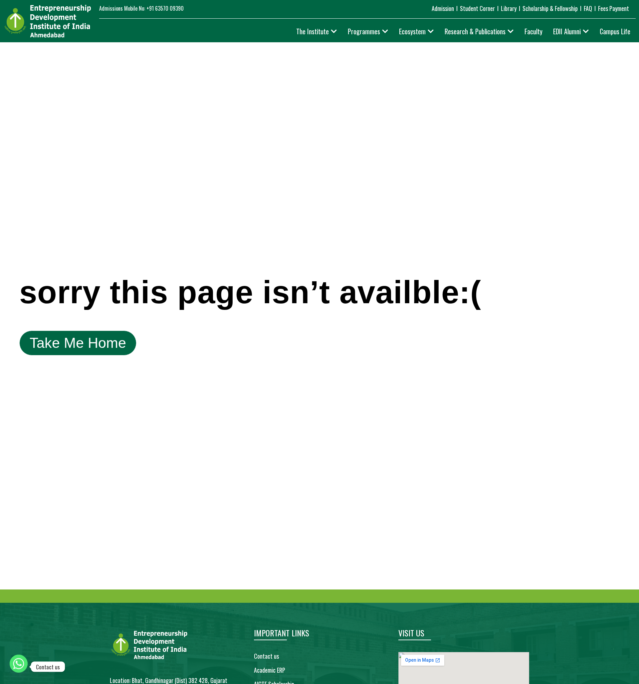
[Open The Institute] (333, 31)
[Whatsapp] (19, 667)
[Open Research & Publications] (510, 31)
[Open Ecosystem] (430, 31)
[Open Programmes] (385, 31)
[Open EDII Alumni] (585, 31)
